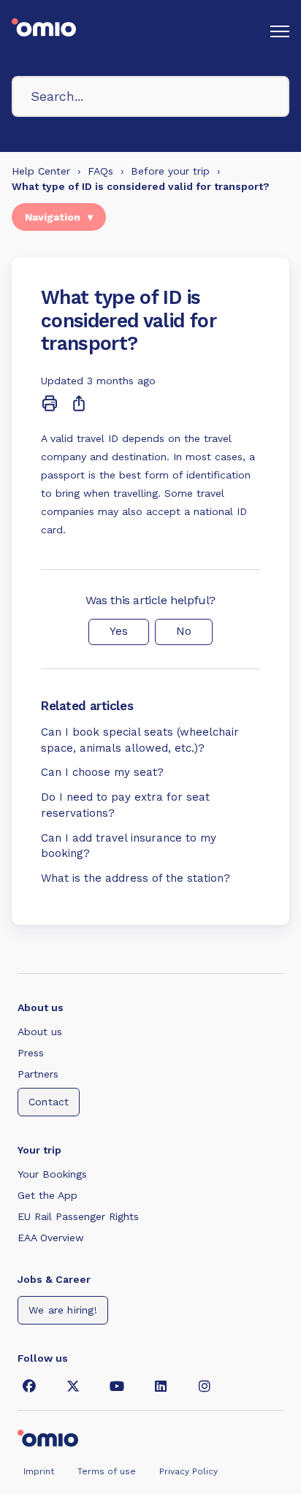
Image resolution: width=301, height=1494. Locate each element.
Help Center (41, 171)
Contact (48, 1102)
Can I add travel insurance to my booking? (128, 846)
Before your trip (170, 171)
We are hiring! (62, 1310)
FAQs (100, 171)
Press (31, 1053)
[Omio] (48, 1437)
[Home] (44, 31)
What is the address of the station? (135, 878)
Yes (119, 631)
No (183, 631)
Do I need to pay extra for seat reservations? (125, 805)
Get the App (47, 1195)
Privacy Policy (188, 1471)
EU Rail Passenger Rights (78, 1216)
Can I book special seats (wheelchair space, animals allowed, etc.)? (140, 740)
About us (40, 1031)
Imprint (38, 1471)
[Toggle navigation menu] (279, 31)
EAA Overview (51, 1237)
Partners (38, 1074)
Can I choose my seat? (102, 772)
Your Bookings (52, 1174)
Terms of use (106, 1471)
